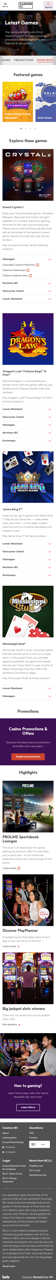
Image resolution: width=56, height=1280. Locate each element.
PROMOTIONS (23, 60)
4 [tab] (35, 128)
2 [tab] (25, 128)
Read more (8, 1266)
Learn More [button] (28, 1107)
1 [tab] (21, 128)
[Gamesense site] (28, 1277)
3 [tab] (30, 128)
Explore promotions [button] (28, 757)
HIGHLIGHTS (45, 60)
